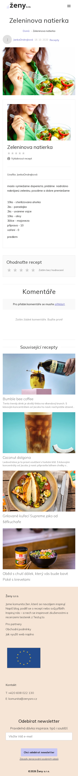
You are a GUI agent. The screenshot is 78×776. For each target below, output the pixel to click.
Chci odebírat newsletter (39, 752)
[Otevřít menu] (69, 6)
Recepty (54, 40)
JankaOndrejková (23, 39)
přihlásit (60, 304)
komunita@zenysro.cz (23, 698)
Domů (26, 30)
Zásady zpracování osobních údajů (39, 758)
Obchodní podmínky (18, 629)
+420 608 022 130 (21, 693)
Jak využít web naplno (20, 634)
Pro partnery (14, 624)
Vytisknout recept (21, 158)
